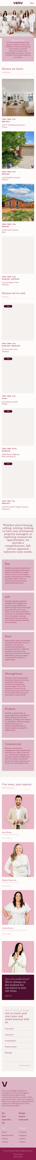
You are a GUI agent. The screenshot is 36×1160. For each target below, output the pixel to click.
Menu (32, 3)
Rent (4, 1116)
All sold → (5, 297)
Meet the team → (8, 788)
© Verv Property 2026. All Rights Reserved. (18, 1151)
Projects (22, 1116)
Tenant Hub (6, 1120)
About (4, 1132)
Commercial (23, 1120)
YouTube (22, 1142)
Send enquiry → (25, 1065)
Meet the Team (7, 1135)
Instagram (23, 1135)
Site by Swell (18, 1157)
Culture (5, 1139)
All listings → (6, 72)
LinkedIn (22, 1139)
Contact (5, 1142)
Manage (22, 1113)
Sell (3, 1123)
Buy (3, 1113)
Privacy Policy (18, 1154)
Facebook (23, 1132)
